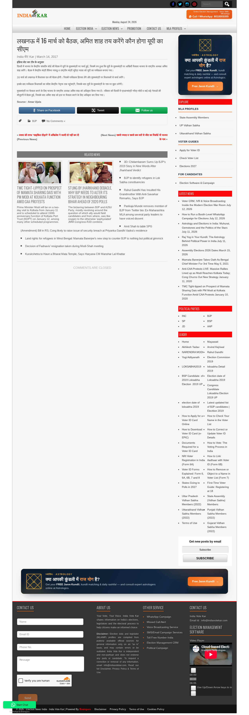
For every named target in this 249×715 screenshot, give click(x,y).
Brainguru (85, 709)
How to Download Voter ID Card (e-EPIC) (192, 433)
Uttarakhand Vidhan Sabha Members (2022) (193, 513)
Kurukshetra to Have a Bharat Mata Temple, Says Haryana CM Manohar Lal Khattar (75, 253)
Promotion (134, 28)
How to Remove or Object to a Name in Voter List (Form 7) (218, 473)
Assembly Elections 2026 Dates (200, 250)
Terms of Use (189, 522)
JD (183, 326)
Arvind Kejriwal (215, 347)
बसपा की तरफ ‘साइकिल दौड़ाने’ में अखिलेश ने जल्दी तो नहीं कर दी (49, 135)
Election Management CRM (162, 642)
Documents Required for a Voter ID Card (190, 446)
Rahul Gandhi (215, 352)
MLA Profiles (174, 28)
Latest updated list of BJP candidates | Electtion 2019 (218, 406)
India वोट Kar (25, 56)
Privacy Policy (119, 668)
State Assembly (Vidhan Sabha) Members (216, 500)
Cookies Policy (155, 709)
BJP (34, 121)
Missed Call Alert (156, 622)
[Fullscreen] (193, 693)
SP (183, 321)
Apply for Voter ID (190, 150)
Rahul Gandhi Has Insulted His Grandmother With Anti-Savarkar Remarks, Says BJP (140, 194)
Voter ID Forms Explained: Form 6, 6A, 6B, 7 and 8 (193, 473)
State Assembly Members (194, 117)
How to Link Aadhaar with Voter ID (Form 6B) (218, 460)
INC (184, 315)
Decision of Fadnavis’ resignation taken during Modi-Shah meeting (64, 246)
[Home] (32, 16)
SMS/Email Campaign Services (164, 632)
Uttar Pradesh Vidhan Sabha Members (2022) (191, 500)
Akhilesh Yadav (190, 347)
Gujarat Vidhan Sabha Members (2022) (216, 527)
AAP (209, 326)
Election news (110, 28)
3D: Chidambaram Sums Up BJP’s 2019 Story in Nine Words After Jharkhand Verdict (142, 166)
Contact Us (154, 28)
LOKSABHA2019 (191, 366)
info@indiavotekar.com (115, 665)
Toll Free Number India (160, 637)
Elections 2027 (188, 166)
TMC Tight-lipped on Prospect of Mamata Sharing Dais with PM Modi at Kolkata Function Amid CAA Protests (205, 290)
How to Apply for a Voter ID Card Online (192, 420)
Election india (84, 28)
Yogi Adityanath (191, 357)
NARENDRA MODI (192, 352)
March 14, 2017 (47, 56)
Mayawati (212, 341)
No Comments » (55, 121)
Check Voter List (189, 158)
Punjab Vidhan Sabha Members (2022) (216, 513)
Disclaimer (105, 668)
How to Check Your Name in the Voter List (218, 420)
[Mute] (193, 688)
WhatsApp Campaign (159, 616)
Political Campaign (157, 647)
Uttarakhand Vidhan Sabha (195, 133)
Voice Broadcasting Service (162, 627)
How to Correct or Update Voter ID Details (217, 433)
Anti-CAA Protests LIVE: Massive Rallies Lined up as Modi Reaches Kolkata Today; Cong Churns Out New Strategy (206, 272)
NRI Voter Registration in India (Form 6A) (193, 460)
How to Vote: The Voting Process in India (217, 446)
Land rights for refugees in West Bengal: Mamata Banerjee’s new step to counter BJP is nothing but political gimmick (94, 238)
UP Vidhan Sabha (190, 125)
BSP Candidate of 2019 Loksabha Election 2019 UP (193, 380)
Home (67, 28)
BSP (209, 321)
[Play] (193, 670)
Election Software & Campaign (197, 182)
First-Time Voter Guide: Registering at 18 (218, 486)
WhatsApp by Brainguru (19, 712)
